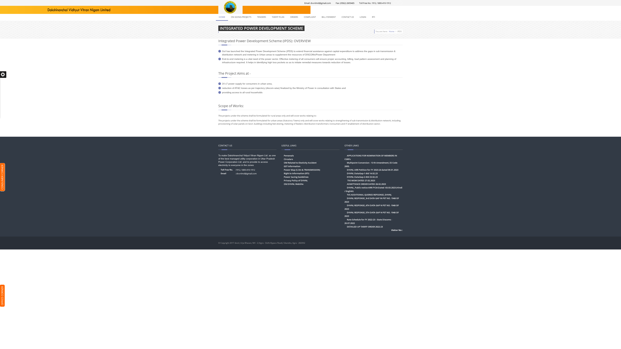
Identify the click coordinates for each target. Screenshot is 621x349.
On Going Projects (241, 17)
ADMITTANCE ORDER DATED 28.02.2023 (366, 184)
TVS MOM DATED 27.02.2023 (361, 180)
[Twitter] (393, 243)
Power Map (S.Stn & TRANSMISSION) (302, 169)
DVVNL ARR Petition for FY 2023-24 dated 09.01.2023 (372, 169)
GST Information (292, 166)
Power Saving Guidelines (296, 176)
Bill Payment (329, 17)
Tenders (261, 17)
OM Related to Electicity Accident (300, 162)
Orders (294, 17)
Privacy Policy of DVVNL (296, 180)
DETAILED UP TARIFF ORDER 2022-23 (365, 226)
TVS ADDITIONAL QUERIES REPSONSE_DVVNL (369, 194)
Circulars (288, 159)
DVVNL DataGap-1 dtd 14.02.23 (362, 173)
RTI (373, 17)
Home (222, 17)
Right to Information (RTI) (296, 173)
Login (363, 17)
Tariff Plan (278, 17)
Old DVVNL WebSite (293, 184)
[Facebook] (399, 243)
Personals (289, 155)
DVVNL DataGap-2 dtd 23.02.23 (362, 176)
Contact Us (348, 17)
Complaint (310, 17)
